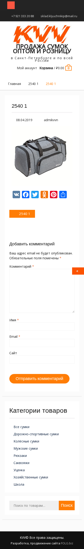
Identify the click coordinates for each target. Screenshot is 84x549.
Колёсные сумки (26, 441)
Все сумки (21, 427)
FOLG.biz (67, 543)
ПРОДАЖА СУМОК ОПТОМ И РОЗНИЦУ (42, 48)
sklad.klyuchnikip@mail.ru (59, 16)
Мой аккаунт (27, 68)
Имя (14, 320)
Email (14, 336)
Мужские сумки (26, 448)
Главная (14, 83)
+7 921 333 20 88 (22, 16)
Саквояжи (21, 463)
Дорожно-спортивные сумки (36, 434)
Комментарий (21, 266)
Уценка (19, 470)
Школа (19, 484)
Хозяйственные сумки (31, 477)
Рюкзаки (20, 455)
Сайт (13, 353)
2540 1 (33, 83)
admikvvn (51, 120)
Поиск (67, 505)
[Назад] (78, 271)
